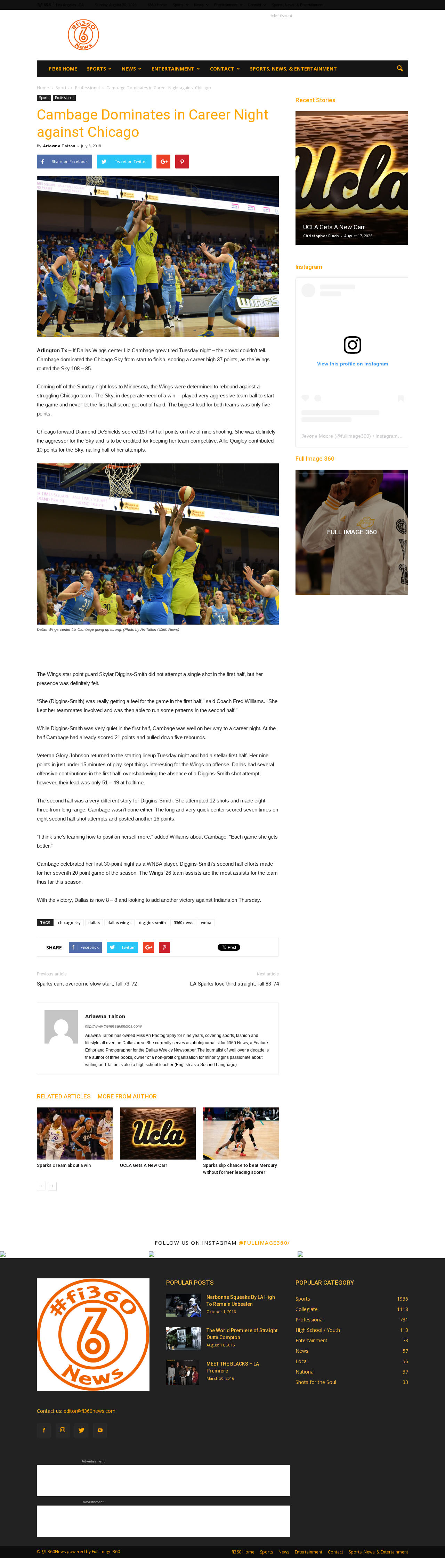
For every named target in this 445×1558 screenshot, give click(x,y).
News (199, 5)
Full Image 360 (315, 458)
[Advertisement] (281, 35)
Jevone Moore (317, 436)
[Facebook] (44, 1430)
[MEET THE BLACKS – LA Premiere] (182, 1372)
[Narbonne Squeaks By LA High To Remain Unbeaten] (183, 1305)
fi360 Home (157, 5)
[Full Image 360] (352, 532)
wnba (206, 922)
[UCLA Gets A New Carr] (158, 1133)
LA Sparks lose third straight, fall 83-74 (234, 984)
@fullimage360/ (264, 1242)
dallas (94, 922)
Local (302, 1361)
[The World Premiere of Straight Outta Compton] (183, 1338)
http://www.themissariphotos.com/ (113, 1026)
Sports (178, 5)
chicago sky (69, 922)
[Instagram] (63, 1430)
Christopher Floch (321, 235)
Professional (64, 97)
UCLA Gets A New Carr (143, 1165)
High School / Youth (318, 1330)
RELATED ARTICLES (64, 1096)
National (305, 1371)
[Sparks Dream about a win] (75, 1133)
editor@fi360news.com (89, 1411)
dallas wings (119, 922)
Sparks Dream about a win (64, 1165)
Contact (254, 5)
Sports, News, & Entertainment (297, 5)
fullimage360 (355, 436)
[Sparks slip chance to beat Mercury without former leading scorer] (241, 1133)
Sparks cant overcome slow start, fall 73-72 (87, 984)
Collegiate (307, 1309)
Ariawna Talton (59, 145)
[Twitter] (81, 1430)
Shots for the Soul (316, 1382)
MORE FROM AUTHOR (127, 1096)
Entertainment (225, 5)
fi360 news (183, 922)
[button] (399, 68)
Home (43, 88)
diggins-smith (152, 922)
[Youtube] (100, 1430)
